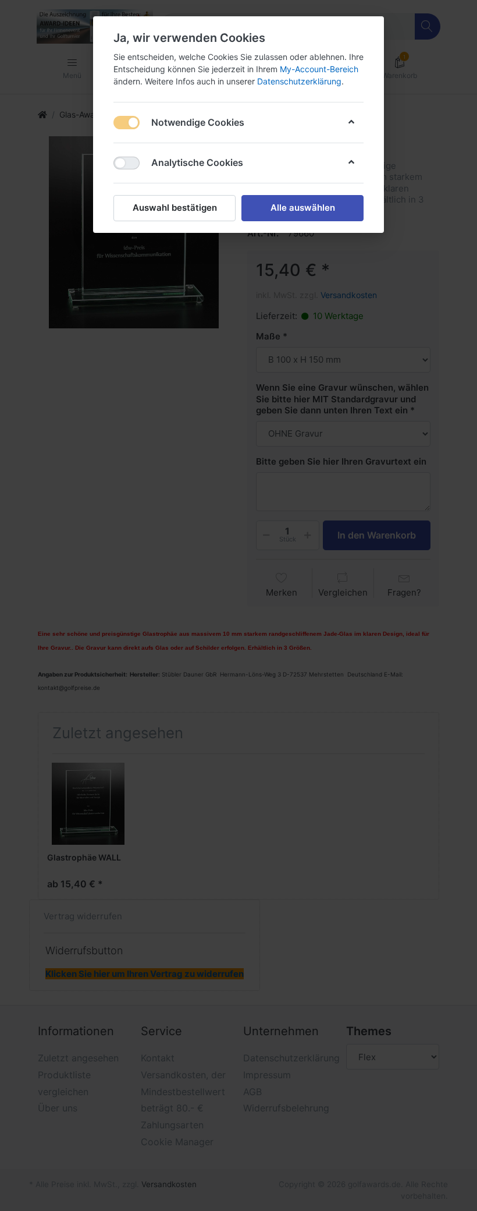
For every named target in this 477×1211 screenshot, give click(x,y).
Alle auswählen (302, 207)
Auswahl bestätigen (175, 207)
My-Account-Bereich (319, 69)
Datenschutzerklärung (299, 81)
